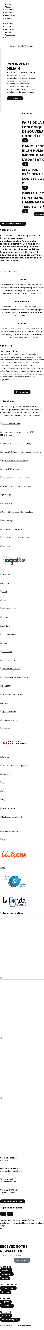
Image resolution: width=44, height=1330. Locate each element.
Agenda (8, 12)
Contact (8, 18)
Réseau (8, 7)
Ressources (10, 15)
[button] (2, 365)
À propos (9, 4)
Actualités (9, 10)
